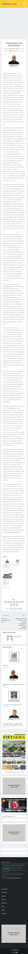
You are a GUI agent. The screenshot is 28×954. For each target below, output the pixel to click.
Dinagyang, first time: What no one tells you (7, 566)
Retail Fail (5, 665)
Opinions (11, 51)
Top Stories (4, 889)
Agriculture (4, 903)
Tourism (3, 899)
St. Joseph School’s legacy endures (12, 704)
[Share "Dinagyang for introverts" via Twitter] (8, 602)
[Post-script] (17, 561)
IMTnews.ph (16, 950)
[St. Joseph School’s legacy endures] (14, 696)
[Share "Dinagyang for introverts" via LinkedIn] (19, 602)
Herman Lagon (14, 49)
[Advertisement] (14, 22)
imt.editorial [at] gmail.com (13, 878)
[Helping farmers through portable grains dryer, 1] (14, 676)
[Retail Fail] (14, 656)
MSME (2, 910)
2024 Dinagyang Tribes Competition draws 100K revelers (7, 581)
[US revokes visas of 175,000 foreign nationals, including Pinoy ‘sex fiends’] (14, 715)
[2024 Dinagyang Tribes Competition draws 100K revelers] (7, 575)
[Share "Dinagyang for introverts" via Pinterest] (16, 602)
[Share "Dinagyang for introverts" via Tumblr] (14, 602)
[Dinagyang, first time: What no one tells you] (7, 561)
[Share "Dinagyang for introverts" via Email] (14, 604)
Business (3, 896)
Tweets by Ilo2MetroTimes (8, 816)
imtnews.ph (7, 868)
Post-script (16, 564)
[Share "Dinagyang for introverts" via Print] (16, 604)
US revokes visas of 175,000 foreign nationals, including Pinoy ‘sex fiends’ (13, 724)
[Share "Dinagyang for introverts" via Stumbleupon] (11, 604)
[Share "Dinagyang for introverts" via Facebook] (5, 602)
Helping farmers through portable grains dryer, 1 (14, 685)
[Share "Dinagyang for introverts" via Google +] (11, 602)
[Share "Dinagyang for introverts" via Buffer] (22, 602)
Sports (3, 906)
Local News (4, 892)
